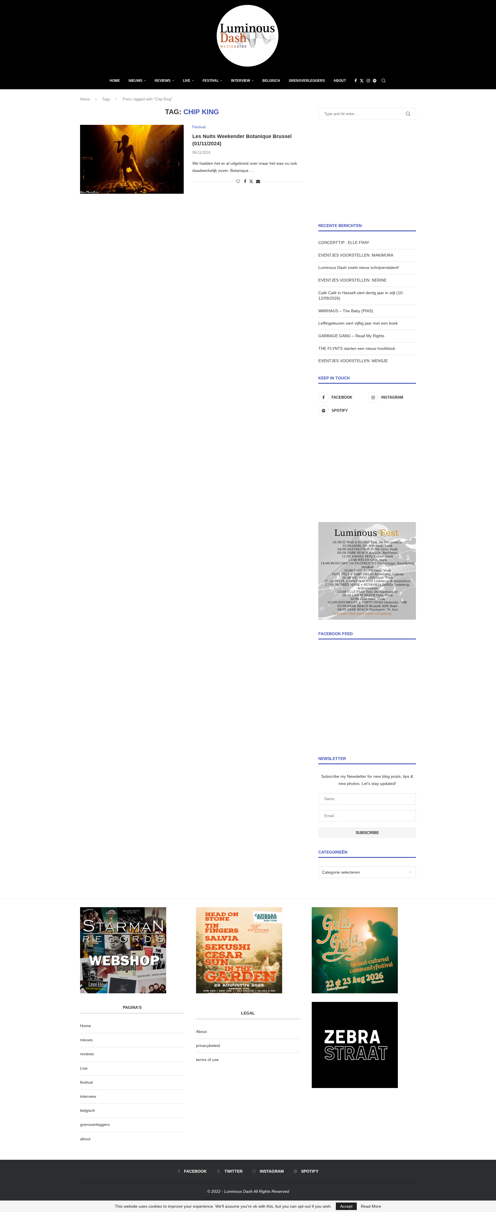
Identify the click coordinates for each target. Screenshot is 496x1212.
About (340, 81)
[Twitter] (362, 80)
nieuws (135, 81)
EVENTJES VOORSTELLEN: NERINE (352, 280)
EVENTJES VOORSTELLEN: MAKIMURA (355, 255)
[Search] (383, 80)
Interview (240, 81)
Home (115, 81)
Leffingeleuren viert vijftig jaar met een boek (358, 323)
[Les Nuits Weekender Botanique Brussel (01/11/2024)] (132, 159)
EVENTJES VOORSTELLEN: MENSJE (353, 360)
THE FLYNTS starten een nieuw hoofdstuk (356, 348)
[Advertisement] (367, 171)
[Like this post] (238, 181)
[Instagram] (368, 80)
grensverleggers (95, 1124)
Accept (346, 1206)
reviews (87, 1054)
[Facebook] (355, 80)
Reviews (162, 81)
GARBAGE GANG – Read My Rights (351, 335)
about (85, 1139)
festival (86, 1082)
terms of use (207, 1059)
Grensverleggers (307, 81)
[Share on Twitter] (251, 181)
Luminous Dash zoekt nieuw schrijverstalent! (358, 267)
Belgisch (271, 81)
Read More (371, 1206)
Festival (211, 81)
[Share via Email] (258, 181)
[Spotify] (374, 80)
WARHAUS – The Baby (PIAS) (345, 311)
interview (88, 1096)
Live (186, 81)
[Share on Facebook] (245, 181)
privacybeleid (208, 1045)
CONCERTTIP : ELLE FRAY (343, 242)
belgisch (87, 1110)
